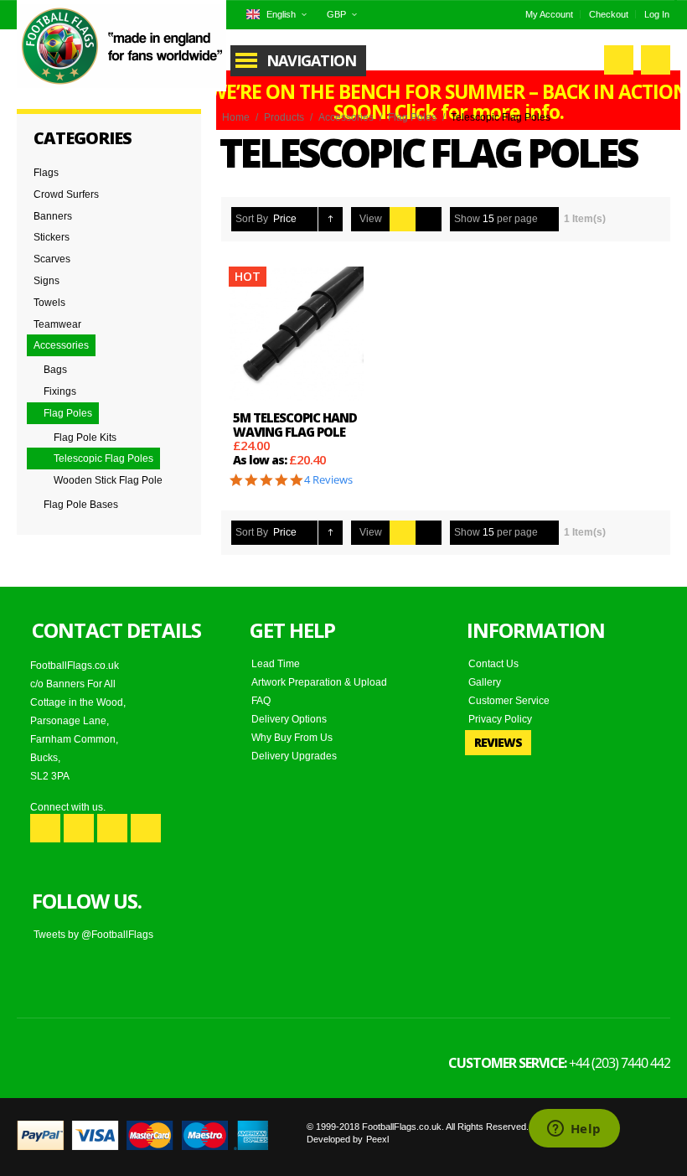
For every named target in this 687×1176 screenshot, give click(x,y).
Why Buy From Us (292, 737)
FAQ (261, 701)
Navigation (311, 60)
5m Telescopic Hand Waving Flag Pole (295, 424)
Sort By (251, 219)
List (429, 219)
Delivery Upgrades (294, 756)
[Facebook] (45, 828)
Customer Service (509, 701)
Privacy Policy (500, 719)
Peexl (377, 1139)
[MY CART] (655, 60)
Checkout (608, 14)
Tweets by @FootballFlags (93, 934)
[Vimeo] (146, 828)
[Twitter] (79, 828)
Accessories (346, 117)
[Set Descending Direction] (330, 219)
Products (284, 117)
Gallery (484, 682)
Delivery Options (289, 719)
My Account (549, 14)
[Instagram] (112, 828)
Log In (656, 14)
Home (236, 117)
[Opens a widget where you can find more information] (574, 1130)
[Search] (618, 60)
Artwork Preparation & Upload (319, 682)
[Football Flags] (121, 46)
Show (467, 219)
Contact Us (493, 664)
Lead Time (275, 664)
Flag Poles (412, 117)
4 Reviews (328, 480)
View (370, 219)
